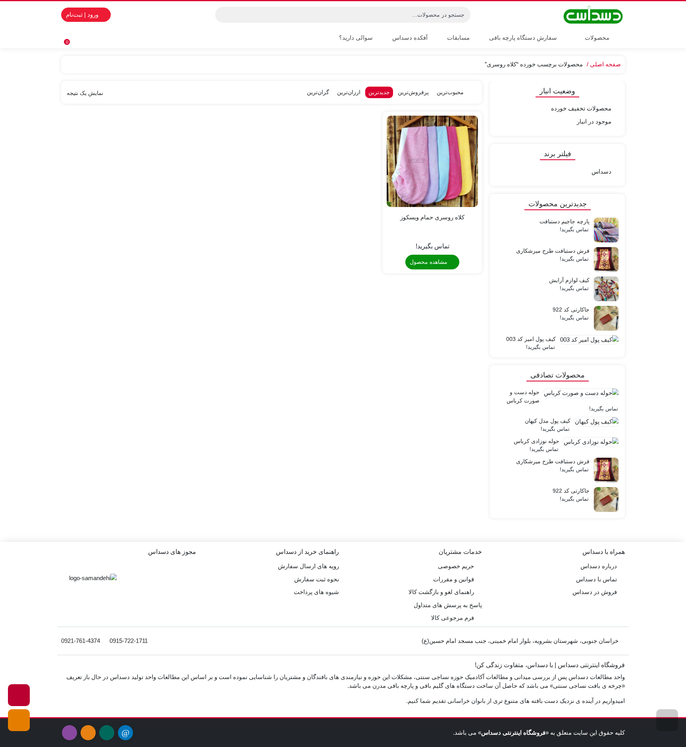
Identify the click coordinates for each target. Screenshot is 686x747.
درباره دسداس (598, 566)
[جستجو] (222, 15)
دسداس (601, 171)
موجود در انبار (594, 121)
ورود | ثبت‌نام (83, 14)
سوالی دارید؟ (356, 37)
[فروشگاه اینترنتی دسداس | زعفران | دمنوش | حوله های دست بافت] (593, 14)
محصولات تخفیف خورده (581, 108)
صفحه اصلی (605, 64)
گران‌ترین (318, 92)
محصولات (596, 37)
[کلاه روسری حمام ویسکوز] (432, 161)
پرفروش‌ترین (413, 92)
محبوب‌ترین (450, 92)
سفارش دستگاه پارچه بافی (523, 37)
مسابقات (458, 37)
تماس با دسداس (596, 579)
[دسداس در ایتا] (19, 720)
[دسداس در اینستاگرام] (19, 695)
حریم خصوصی (456, 566)
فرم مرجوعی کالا (452, 617)
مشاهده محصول (429, 262)
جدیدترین (379, 92)
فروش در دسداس (594, 591)
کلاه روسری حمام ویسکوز (432, 217)
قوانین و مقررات (453, 579)
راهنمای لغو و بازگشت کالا (441, 591)
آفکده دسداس (410, 37)
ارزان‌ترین (348, 92)
